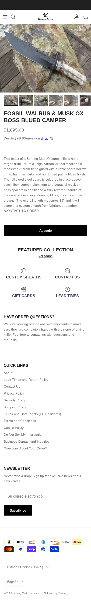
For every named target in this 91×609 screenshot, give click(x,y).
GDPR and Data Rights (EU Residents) (32, 414)
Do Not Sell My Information (23, 434)
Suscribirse (18, 510)
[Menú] (5, 17)
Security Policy (14, 400)
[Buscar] (15, 17)
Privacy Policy (14, 393)
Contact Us (12, 386)
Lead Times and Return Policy (26, 379)
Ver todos (45, 256)
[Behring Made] (45, 17)
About (8, 373)
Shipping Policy (15, 407)
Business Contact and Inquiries (26, 441)
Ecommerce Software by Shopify (48, 593)
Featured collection (45, 249)
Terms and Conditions (20, 421)
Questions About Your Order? (25, 448)
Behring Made (20, 593)
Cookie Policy (14, 428)
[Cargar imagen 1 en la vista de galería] (45, 58)
